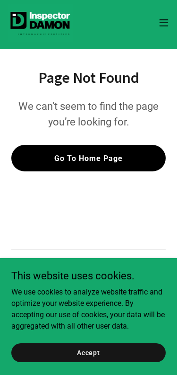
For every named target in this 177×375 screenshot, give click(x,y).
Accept (88, 352)
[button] (163, 22)
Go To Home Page (88, 158)
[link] (40, 23)
